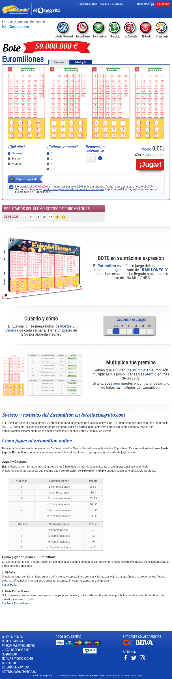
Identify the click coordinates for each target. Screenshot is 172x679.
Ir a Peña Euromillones (16, 603)
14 (16, 95)
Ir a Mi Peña (9, 584)
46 (41, 76)
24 (23, 100)
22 (23, 90)
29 (29, 80)
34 (29, 105)
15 (16, 100)
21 (23, 85)
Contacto (9, 663)
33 (29, 100)
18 (16, 115)
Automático (28, 70)
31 (29, 90)
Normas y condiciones (18, 658)
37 (35, 76)
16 (16, 105)
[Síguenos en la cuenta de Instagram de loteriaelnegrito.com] (143, 659)
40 (35, 90)
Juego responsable (16, 650)
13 (16, 90)
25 (23, 105)
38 (35, 80)
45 (35, 115)
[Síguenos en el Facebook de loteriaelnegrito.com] (127, 659)
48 (41, 85)
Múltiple (80, 62)
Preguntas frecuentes (18, 645)
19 (23, 76)
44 (35, 110)
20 (23, 80)
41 (35, 95)
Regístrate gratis (87, 3)
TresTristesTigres (133, 675)
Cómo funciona (12, 641)
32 (29, 95)
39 (35, 85)
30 (29, 85)
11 (16, 80)
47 (41, 80)
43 (35, 105)
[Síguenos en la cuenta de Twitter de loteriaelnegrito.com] (135, 659)
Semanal (17, 153)
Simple (59, 62)
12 (16, 85)
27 (23, 115)
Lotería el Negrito (31, 9)
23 (23, 95)
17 (16, 110)
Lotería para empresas (19, 672)
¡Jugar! (150, 164)
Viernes (17, 163)
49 (41, 90)
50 (41, 95)
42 (35, 100)
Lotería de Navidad (15, 667)
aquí (116, 383)
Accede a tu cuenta (111, 3)
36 (29, 115)
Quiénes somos (12, 637)
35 (29, 110)
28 (29, 76)
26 (23, 110)
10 (16, 76)
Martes (16, 158)
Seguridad (9, 654)
